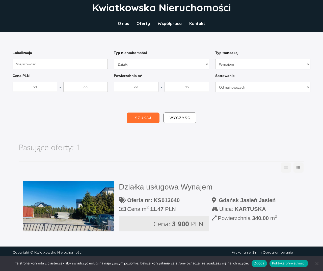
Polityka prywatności (289, 263)
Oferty (143, 23)
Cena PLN (21, 76)
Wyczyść (180, 118)
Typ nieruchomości (130, 53)
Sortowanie (225, 76)
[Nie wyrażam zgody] (316, 263)
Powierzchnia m (128, 75)
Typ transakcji (227, 53)
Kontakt (197, 23)
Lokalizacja (22, 53)
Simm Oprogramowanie (272, 252)
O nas (123, 23)
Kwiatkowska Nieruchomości (161, 7)
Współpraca (169, 23)
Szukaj (143, 118)
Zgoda (259, 263)
